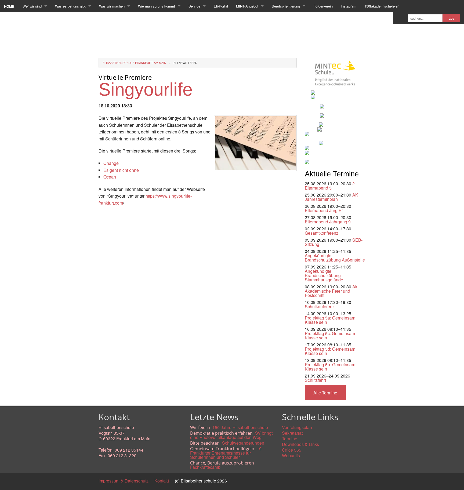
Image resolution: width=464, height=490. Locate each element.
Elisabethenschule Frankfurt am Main (134, 62)
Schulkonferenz (320, 306)
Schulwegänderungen (243, 443)
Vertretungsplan (297, 427)
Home (9, 6)
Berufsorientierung (286, 6)
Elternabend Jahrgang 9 (328, 222)
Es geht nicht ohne (121, 170)
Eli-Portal (221, 6)
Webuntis (291, 455)
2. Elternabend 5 (330, 185)
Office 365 (291, 450)
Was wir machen (112, 6)
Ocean (109, 177)
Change (111, 163)
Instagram (348, 6)
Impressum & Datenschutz (123, 481)
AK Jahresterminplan (331, 197)
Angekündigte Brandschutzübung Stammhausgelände (324, 275)
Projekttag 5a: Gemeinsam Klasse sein (330, 320)
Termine (289, 438)
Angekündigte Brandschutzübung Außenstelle (335, 257)
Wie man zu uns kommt (156, 6)
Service (194, 6)
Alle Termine (325, 393)
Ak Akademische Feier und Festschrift (331, 291)
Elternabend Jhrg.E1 (324, 210)
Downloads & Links (300, 444)
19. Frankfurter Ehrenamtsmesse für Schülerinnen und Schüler (226, 452)
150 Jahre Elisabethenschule (240, 427)
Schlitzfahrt (315, 380)
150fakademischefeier (381, 6)
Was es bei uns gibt (70, 6)
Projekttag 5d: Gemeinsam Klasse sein (330, 351)
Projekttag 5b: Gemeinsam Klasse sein (330, 366)
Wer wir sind (32, 6)
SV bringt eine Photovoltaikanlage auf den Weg (231, 435)
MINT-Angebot (247, 6)
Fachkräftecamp (205, 467)
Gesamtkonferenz (321, 233)
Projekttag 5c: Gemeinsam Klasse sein (330, 335)
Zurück (105, 215)
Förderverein (323, 6)
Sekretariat (292, 433)
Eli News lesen (185, 62)
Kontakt (161, 481)
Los (451, 18)
